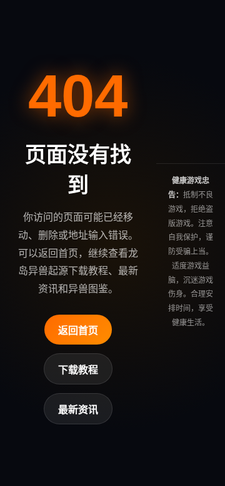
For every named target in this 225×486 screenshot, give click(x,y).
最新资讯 (78, 409)
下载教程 (78, 369)
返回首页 (78, 330)
